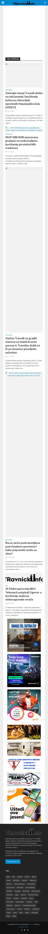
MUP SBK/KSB (30, 888)
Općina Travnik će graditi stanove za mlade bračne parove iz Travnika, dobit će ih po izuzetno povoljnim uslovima (22, 345)
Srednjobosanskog (29, 905)
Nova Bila (26, 891)
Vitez (21, 913)
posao (31, 898)
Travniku (27, 909)
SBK (36, 902)
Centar (27, 877)
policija (16, 898)
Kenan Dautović (19, 884)
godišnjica (16, 880)
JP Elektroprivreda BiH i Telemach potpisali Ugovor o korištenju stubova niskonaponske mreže (23, 594)
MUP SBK (20, 888)
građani (24, 880)
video (15, 913)
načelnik (9, 891)
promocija (9, 902)
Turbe (8, 913)
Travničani (35, 909)
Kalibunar (33, 880)
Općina (23, 895)
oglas (16, 895)
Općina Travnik (33, 895)
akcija (8, 877)
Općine (8, 898)
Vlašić (8, 916)
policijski (23, 898)
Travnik (19, 909)
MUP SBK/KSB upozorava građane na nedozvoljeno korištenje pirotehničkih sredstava (21, 142)
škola (14, 916)
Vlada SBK (34, 913)
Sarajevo (29, 902)
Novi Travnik (36, 891)
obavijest (9, 895)
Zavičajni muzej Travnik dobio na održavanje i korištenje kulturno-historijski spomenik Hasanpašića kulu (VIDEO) (24, 100)
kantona (9, 884)
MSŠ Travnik (10, 888)
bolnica (19, 877)
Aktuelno (8, 90)
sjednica (17, 905)
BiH (6, 586)
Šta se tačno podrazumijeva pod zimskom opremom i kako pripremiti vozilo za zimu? (22, 548)
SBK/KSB (9, 905)
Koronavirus (31, 884)
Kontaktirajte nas (13, 862)
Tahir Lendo (10, 909)
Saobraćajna (20, 902)
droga (8, 880)
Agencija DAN (23, 927)
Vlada (27, 913)
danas (34, 877)
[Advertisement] (24, 31)
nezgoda (17, 891)
